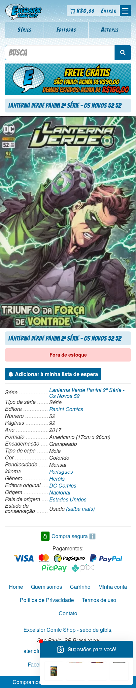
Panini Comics (66, 409)
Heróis (57, 478)
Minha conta (112, 586)
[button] (125, 10)
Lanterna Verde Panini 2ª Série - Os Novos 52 (86, 393)
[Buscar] (123, 52)
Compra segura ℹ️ (73, 536)
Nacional (59, 492)
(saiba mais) (80, 508)
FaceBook (39, 664)
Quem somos (46, 586)
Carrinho (80, 586)
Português (61, 471)
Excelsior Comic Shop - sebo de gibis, (68, 629)
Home (16, 586)
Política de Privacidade (47, 600)
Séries (24, 29)
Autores (110, 29)
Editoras (66, 29)
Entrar (109, 11)
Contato (68, 613)
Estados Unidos (67, 499)
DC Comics (62, 485)
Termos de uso (99, 600)
